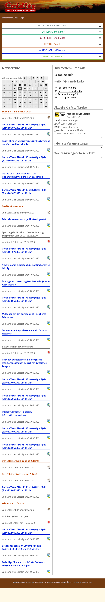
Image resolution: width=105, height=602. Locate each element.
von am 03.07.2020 (24, 162)
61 (4, 103)
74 (25, 106)
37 (20, 92)
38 (25, 92)
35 (10, 92)
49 (36, 96)
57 (30, 99)
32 (40, 89)
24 (46, 85)
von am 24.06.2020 (24, 449)
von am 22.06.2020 (18, 519)
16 (4, 85)
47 (25, 96)
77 (41, 106)
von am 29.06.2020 (24, 366)
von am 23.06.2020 (24, 492)
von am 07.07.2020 (18, 114)
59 (41, 99)
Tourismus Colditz (67, 87)
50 (41, 96)
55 (20, 99)
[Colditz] (19, 6)
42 (46, 92)
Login (22, 18)
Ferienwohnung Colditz (69, 94)
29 (25, 89)
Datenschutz (87, 582)
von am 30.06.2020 (26, 286)
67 (36, 103)
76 (36, 106)
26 (10, 89)
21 (30, 85)
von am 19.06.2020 (23, 567)
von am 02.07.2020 (24, 194)
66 (30, 103)
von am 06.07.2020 (24, 129)
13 (32, 82)
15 (43, 82)
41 (41, 92)
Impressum (74, 582)
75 (30, 106)
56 (25, 99)
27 (15, 89)
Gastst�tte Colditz (67, 97)
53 (10, 99)
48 (30, 96)
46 (20, 96)
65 (25, 103)
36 (15, 92)
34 (4, 92)
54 (15, 99)
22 (36, 85)
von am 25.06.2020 (20, 416)
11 (22, 82)
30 (30, 89)
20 (25, 85)
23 (41, 85)
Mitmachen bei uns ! (10, 18)
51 (46, 96)
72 (15, 106)
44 (10, 96)
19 (20, 85)
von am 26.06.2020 (24, 400)
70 (4, 106)
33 (46, 89)
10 (17, 82)
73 (20, 106)
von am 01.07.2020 (24, 222)
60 (46, 99)
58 (36, 99)
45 (15, 96)
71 (10, 106)
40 (36, 92)
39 (30, 92)
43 (4, 96)
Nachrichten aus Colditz (70, 91)
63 (15, 103)
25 (4, 89)
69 (46, 103)
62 (10, 103)
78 (46, 106)
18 (15, 85)
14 (38, 82)
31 (35, 89)
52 (4, 99)
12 (27, 82)
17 (10, 85)
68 (41, 103)
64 (20, 103)
